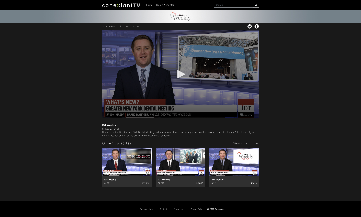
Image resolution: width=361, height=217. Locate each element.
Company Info (146, 209)
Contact (163, 209)
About (136, 26)
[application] (180, 74)
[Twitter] (249, 26)
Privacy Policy (197, 209)
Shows (148, 5)
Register (170, 5)
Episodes (124, 26)
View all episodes (246, 143)
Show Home (108, 26)
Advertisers (179, 209)
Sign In (159, 5)
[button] (180, 74)
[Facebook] (257, 26)
